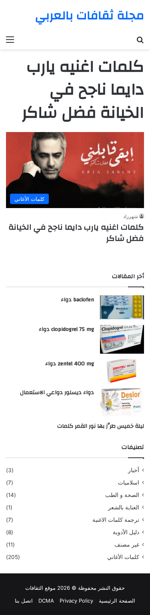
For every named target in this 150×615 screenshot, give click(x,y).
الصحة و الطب (122, 495)
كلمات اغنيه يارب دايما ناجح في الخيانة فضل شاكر (76, 233)
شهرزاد (130, 216)
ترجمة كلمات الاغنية (115, 520)
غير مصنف (126, 544)
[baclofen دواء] (122, 307)
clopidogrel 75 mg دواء (66, 329)
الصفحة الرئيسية (117, 600)
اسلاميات (128, 482)
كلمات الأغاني (123, 557)
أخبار (133, 470)
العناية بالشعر (123, 507)
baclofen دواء (77, 299)
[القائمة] (10, 39)
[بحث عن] (140, 39)
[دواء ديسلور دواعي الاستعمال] (122, 402)
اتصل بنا (24, 600)
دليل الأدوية (126, 532)
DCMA (46, 600)
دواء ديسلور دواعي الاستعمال (57, 392)
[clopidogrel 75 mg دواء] (122, 339)
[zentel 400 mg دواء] (122, 371)
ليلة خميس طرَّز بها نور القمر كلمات (100, 426)
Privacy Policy (76, 600)
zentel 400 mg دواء (69, 364)
